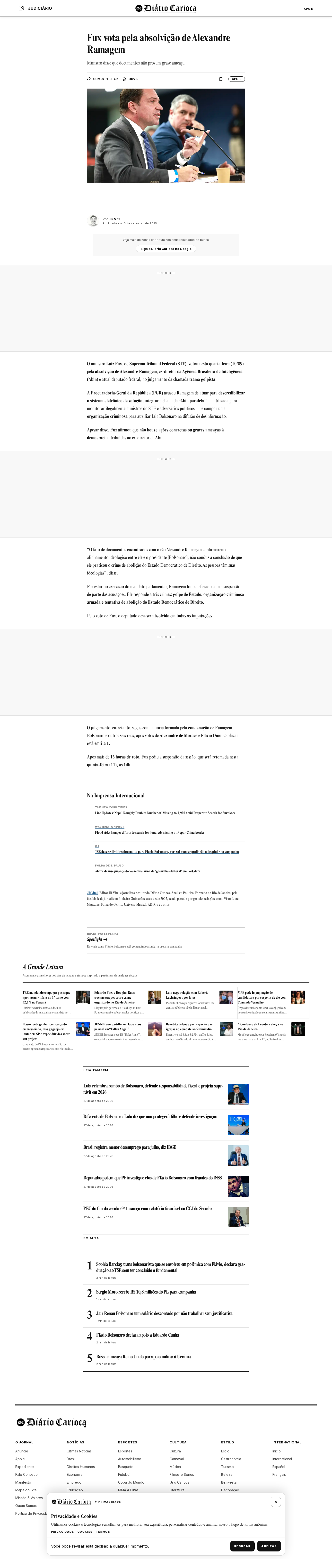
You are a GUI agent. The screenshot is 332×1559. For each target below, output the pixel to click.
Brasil (71, 1459)
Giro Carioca (180, 1482)
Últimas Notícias (79, 1451)
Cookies (85, 1531)
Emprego (74, 1482)
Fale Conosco (26, 1474)
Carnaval (177, 1459)
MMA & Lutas (128, 1490)
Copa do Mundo (131, 1482)
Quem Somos (26, 1506)
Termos (103, 1531)
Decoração (230, 1490)
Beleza (226, 1474)
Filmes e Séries (182, 1474)
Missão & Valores (29, 1498)
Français (279, 1474)
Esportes (125, 1451)
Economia (74, 1474)
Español (278, 1467)
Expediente (24, 1467)
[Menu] (21, 8)
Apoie (308, 8)
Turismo (227, 1467)
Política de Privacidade (33, 1513)
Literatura (177, 1490)
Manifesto (23, 1482)
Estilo (225, 1451)
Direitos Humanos (81, 1467)
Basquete (125, 1467)
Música (175, 1467)
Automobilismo (129, 1459)
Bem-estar (229, 1482)
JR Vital (92, 893)
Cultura (175, 1451)
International (282, 1459)
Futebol (124, 1474)
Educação (75, 1490)
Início (276, 1451)
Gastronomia (231, 1459)
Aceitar (269, 1546)
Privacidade (62, 1531)
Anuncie (21, 1451)
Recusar (242, 1546)
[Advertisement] (166, 311)
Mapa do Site (26, 1490)
